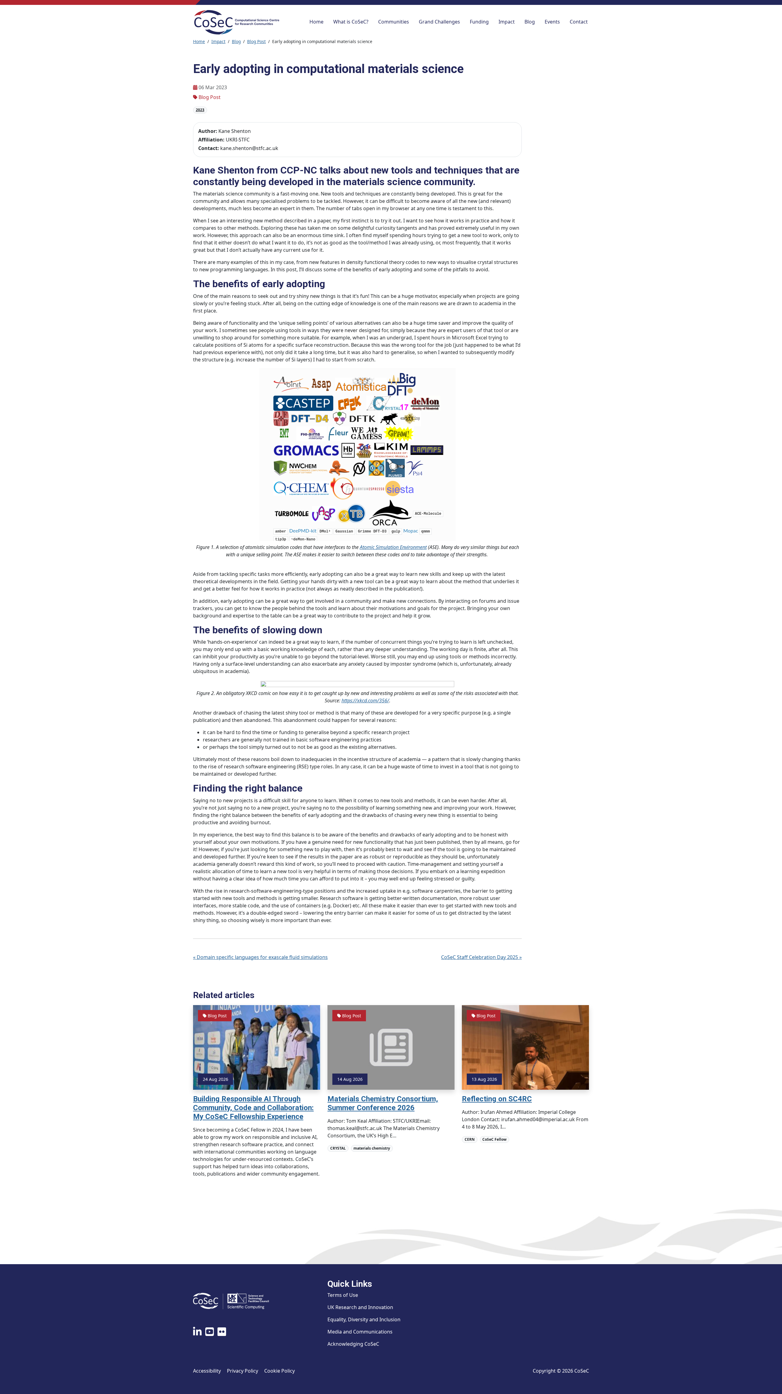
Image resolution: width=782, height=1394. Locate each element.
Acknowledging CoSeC (353, 1344)
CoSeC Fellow (494, 1139)
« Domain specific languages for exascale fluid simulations (260, 957)
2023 (200, 109)
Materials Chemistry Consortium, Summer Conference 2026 (382, 1103)
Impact (507, 21)
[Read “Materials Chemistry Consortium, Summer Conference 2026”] (391, 1047)
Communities (393, 21)
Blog (529, 21)
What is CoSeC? (350, 21)
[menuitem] (316, 22)
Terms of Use (342, 1295)
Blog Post (256, 41)
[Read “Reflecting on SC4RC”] (525, 1047)
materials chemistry (371, 1148)
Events (552, 21)
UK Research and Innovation (360, 1307)
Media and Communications (360, 1331)
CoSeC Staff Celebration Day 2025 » (481, 957)
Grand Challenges (439, 21)
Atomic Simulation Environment (393, 547)
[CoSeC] (236, 22)
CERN (470, 1139)
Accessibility (207, 1370)
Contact (579, 21)
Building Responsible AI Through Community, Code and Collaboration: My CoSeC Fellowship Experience (253, 1108)
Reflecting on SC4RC (497, 1099)
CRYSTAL (338, 1148)
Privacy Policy (242, 1370)
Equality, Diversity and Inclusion (363, 1319)
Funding (479, 21)
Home (316, 21)
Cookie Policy (279, 1370)
